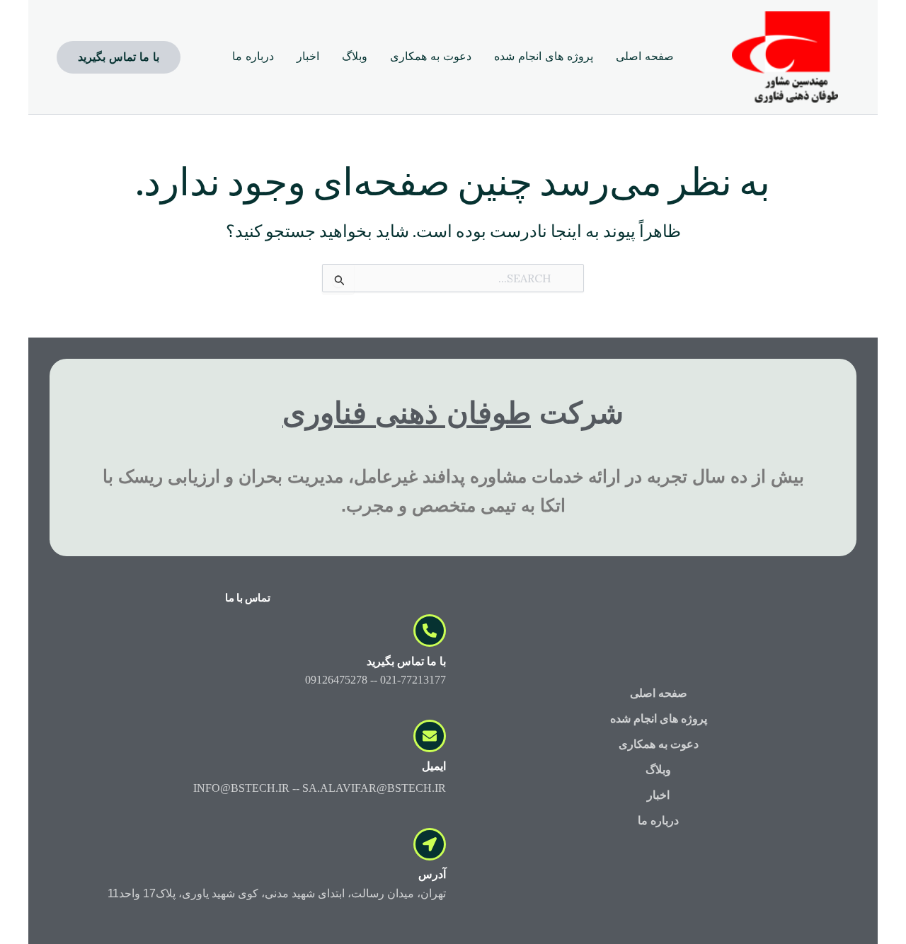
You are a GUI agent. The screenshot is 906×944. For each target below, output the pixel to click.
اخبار (658, 795)
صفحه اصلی (658, 693)
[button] (118, 57)
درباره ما (658, 821)
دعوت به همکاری (659, 744)
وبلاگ (658, 770)
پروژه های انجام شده (658, 719)
